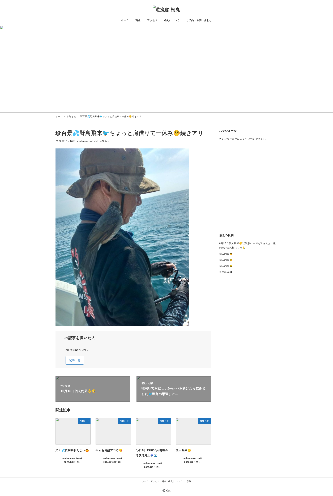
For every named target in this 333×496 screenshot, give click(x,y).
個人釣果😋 (226, 260)
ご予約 (187, 481)
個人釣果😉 (226, 266)
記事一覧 (75, 360)
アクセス (155, 481)
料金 (164, 481)
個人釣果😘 (226, 253)
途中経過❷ (225, 272)
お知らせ (104, 141)
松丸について (175, 481)
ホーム (145, 481)
